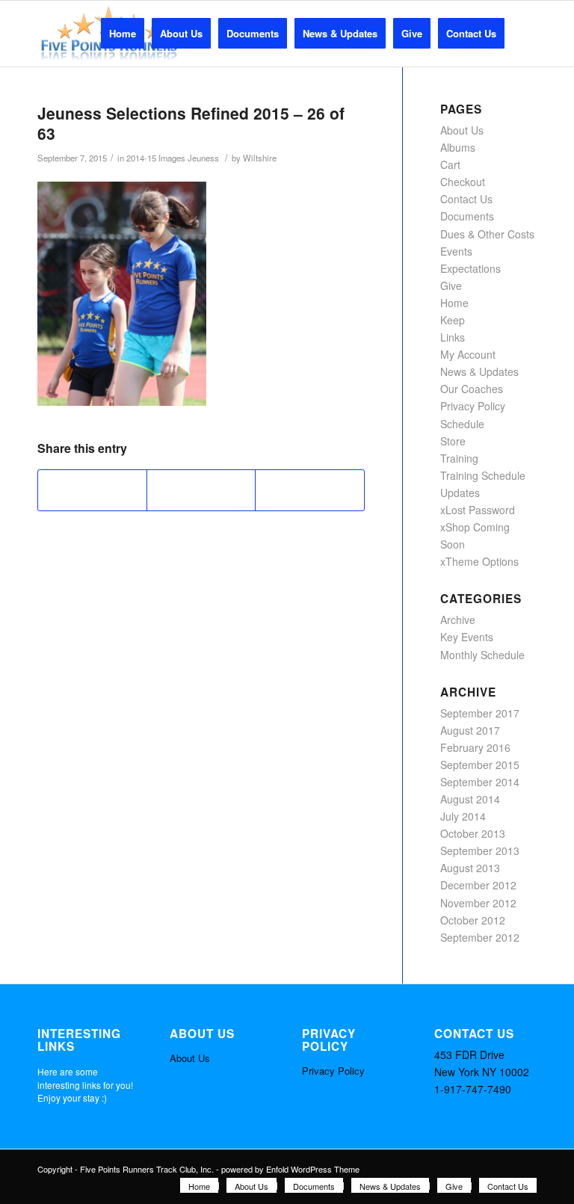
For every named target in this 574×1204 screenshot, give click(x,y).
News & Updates (479, 371)
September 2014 (479, 781)
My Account (468, 354)
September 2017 (479, 713)
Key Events (466, 636)
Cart (450, 164)
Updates (460, 492)
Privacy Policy (472, 405)
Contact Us (466, 198)
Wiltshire (260, 158)
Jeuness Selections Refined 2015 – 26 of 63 (191, 123)
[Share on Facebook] (92, 490)
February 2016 (475, 747)
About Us (462, 130)
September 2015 (479, 764)
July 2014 (463, 816)
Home (454, 302)
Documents (467, 216)
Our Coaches (471, 388)
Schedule (462, 423)
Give (451, 285)
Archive (457, 619)
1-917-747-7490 (472, 1088)
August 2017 (470, 730)
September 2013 (479, 850)
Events (456, 251)
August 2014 (470, 798)
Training (459, 458)
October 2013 (472, 833)
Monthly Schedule (482, 654)
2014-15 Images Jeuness (172, 158)
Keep (452, 319)
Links (452, 337)
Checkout (462, 181)
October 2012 (472, 920)
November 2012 (478, 902)
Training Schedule (482, 475)
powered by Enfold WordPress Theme (290, 1169)
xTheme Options (479, 561)
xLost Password (477, 509)
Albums (457, 147)
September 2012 (479, 937)
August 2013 (470, 867)
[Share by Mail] (309, 490)
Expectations (470, 268)
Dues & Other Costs (487, 233)
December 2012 (478, 884)
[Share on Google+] (201, 490)
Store (453, 440)
